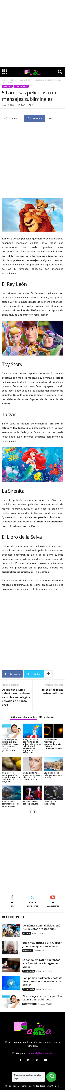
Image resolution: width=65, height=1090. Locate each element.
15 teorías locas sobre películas (52, 691)
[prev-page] (30, 812)
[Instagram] (29, 1060)
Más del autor (47, 717)
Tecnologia (28, 971)
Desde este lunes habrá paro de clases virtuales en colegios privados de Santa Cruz (16, 697)
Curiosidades (25, 80)
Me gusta (12, 895)
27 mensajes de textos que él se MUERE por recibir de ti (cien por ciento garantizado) (11, 745)
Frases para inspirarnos (50, 802)
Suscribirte (53, 895)
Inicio (4, 80)
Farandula (27, 950)
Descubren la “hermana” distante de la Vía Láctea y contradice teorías (53, 744)
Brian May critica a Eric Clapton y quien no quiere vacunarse (42, 944)
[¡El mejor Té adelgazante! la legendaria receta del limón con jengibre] (11, 764)
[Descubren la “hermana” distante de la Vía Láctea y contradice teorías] (53, 731)
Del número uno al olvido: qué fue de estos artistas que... (41, 927)
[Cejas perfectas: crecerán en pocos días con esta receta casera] (32, 764)
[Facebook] (20, 1060)
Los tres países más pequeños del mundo (53, 774)
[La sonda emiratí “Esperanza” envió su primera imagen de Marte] (11, 965)
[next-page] (34, 812)
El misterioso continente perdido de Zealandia (11, 803)
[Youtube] (45, 1060)
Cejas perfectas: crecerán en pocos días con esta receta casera (32, 776)
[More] (50, 118)
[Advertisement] (32, 33)
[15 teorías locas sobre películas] (32, 793)
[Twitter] (37, 1060)
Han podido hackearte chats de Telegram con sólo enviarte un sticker (42, 981)
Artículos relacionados (23, 717)
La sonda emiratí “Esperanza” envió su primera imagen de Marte (41, 963)
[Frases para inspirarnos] (53, 793)
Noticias (13, 80)
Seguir (32, 895)
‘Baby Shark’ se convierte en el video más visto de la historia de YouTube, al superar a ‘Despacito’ (32, 746)
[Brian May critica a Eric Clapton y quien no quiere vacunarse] (11, 947)
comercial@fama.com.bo (40, 1053)
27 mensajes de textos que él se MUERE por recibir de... (42, 997)
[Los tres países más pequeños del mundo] (53, 764)
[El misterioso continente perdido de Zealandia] (11, 793)
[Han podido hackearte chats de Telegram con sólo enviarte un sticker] (11, 983)
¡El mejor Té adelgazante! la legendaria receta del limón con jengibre (11, 777)
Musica (26, 933)
